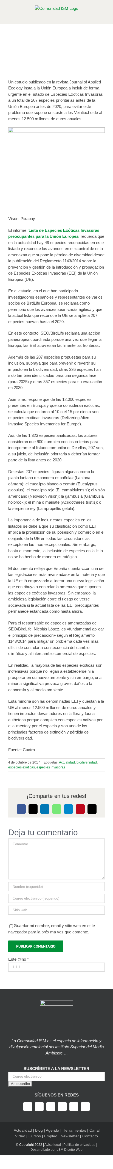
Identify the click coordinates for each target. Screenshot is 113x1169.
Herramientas (74, 1130)
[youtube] (62, 1106)
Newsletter (70, 1136)
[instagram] (50, 1106)
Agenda (52, 1130)
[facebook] (27, 1106)
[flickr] (85, 1106)
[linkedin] (73, 1106)
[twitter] (39, 1106)
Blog (39, 1130)
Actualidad (67, 762)
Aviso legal (52, 1145)
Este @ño (18, 959)
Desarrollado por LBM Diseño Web (56, 1150)
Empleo (50, 1136)
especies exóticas (21, 767)
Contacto (90, 1136)
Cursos (35, 1136)
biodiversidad (87, 762)
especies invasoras (50, 767)
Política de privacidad (79, 1145)
